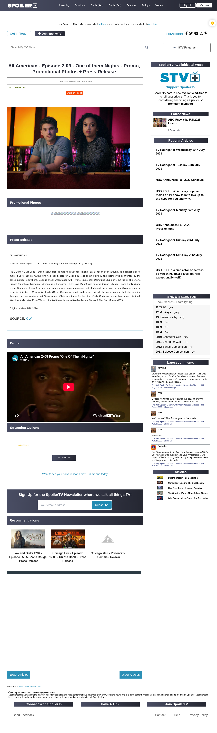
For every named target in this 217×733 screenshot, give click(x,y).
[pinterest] (206, 33)
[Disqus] (74, 619)
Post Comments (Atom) (30, 686)
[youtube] (196, 33)
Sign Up (187, 5)
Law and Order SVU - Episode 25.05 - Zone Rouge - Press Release (27, 557)
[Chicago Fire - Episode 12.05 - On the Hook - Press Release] (68, 549)
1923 (159, 332)
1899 (159, 327)
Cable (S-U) (115, 5)
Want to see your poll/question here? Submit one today (75, 474)
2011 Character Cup (168, 341)
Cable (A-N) (97, 5)
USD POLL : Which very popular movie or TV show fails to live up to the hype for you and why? (180, 195)
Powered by (12, 446)
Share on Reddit (74, 93)
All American (17, 87)
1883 (159, 322)
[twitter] (191, 33)
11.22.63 (161, 307)
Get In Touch (19, 33)
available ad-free (193, 93)
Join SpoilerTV (51, 33)
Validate (204, 5)
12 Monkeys (163, 312)
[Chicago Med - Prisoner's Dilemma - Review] (108, 549)
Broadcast (80, 5)
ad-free (102, 24)
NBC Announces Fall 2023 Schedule (180, 179)
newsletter (153, 24)
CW (29, 318)
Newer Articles (18, 674)
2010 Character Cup (168, 337)
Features (131, 5)
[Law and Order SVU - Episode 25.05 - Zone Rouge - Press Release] (28, 549)
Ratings (146, 5)
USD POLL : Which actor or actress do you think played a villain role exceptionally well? (179, 273)
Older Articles (131, 674)
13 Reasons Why (166, 317)
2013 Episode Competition (172, 351)
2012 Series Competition (171, 346)
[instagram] (201, 33)
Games (159, 5)
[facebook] (186, 33)
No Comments (64, 457)
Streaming (63, 5)
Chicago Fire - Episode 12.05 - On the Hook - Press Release (67, 557)
